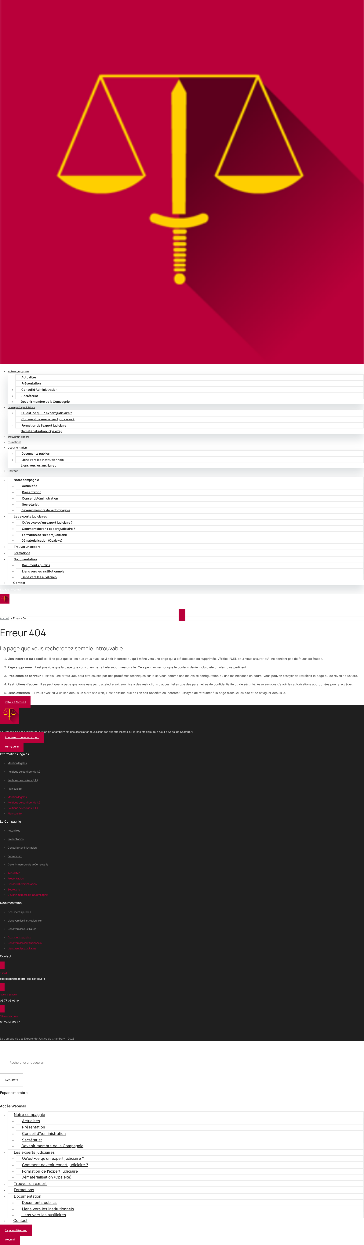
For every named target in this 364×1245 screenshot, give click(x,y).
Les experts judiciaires (30, 516)
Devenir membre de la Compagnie (45, 401)
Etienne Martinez (9, 1016)
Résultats (11, 1080)
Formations (22, 553)
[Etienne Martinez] (2, 1008)
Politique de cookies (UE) (23, 780)
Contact (13, 471)
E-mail (3, 973)
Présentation (31, 383)
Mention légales (17, 763)
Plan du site (15, 788)
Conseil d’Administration (39, 390)
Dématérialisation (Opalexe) (41, 431)
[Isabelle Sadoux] (2, 987)
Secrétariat (15, 856)
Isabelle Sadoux (8, 994)
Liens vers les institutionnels (25, 920)
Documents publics (35, 453)
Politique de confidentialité (24, 771)
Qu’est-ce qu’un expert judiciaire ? (46, 413)
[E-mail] (2, 965)
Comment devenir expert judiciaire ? (48, 419)
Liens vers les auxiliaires (38, 465)
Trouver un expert (27, 547)
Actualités (29, 377)
